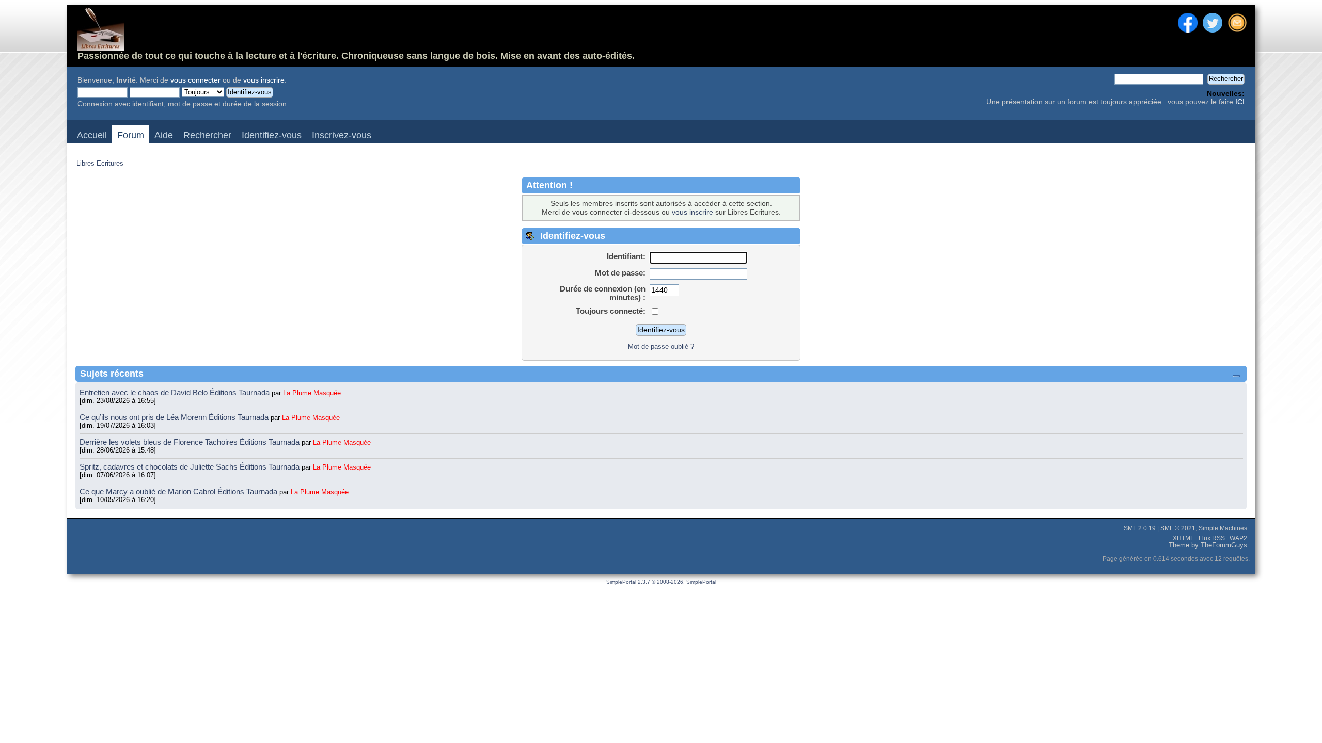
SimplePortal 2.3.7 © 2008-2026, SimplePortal (661, 582)
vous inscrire (264, 80)
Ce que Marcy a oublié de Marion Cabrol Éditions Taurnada (179, 491)
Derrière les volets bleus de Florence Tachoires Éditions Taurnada (191, 442)
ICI (1240, 102)
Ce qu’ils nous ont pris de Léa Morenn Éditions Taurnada (175, 417)
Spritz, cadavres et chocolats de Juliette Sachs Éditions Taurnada (191, 466)
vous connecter (195, 80)
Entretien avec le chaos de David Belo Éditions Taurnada (176, 392)
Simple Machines (1223, 528)
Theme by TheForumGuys (1208, 545)
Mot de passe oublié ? (661, 346)
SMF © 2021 (1177, 528)
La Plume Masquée (312, 393)
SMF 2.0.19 (1140, 528)
